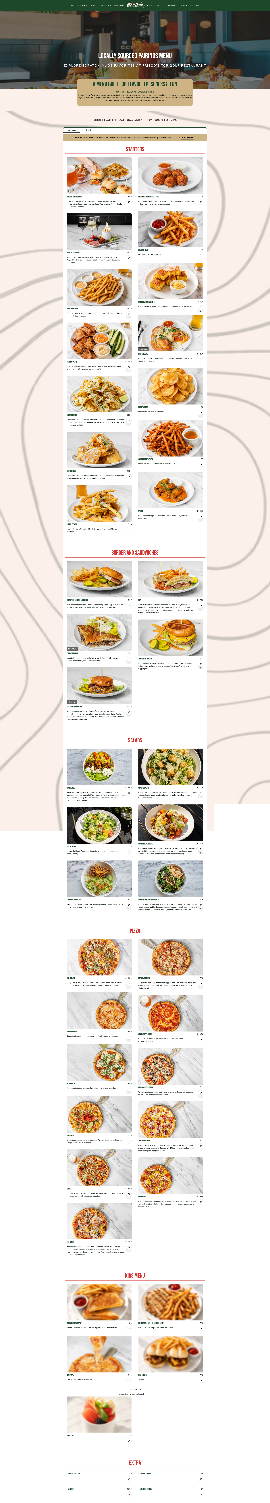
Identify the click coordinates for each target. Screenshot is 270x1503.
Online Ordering (105, 5)
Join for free (187, 138)
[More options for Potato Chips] (200, 412)
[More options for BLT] (200, 605)
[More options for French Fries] (200, 255)
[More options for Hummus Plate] (128, 367)
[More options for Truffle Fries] (128, 529)
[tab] (71, 130)
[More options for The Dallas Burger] (200, 664)
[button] (153, 5)
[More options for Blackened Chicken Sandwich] (128, 605)
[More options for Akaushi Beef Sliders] (128, 202)
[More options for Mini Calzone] (200, 359)
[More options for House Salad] (128, 851)
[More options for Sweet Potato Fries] (200, 464)
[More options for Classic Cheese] (128, 1036)
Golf (72, 5)
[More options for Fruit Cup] (128, 1441)
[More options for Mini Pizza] (128, 1380)
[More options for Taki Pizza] (128, 1140)
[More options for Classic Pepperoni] (200, 1039)
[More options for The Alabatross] (200, 1146)
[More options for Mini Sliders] (200, 1380)
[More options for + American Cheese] (200, 1494)
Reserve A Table (187, 5)
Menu (93, 5)
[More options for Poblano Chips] (128, 420)
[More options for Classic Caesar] (200, 793)
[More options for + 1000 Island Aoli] (128, 1479)
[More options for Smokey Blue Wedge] (200, 849)
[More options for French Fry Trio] (128, 314)
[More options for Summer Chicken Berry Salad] (200, 905)
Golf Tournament (171, 5)
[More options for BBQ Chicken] (128, 983)
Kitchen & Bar (83, 5)
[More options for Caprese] (128, 1194)
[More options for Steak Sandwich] (128, 658)
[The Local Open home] (135, 5)
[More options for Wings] (200, 516)
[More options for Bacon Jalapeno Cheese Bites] (200, 202)
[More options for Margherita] (128, 1088)
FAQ (197, 5)
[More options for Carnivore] (200, 1202)
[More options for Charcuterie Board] (128, 258)
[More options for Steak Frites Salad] (128, 905)
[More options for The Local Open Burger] (128, 712)
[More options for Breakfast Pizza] (200, 983)
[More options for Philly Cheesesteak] (200, 1092)
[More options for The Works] (128, 1247)
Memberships (119, 5)
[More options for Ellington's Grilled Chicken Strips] (200, 1328)
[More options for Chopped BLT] (128, 793)
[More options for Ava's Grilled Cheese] (128, 1328)
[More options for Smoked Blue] (128, 476)
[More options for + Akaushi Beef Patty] (200, 1479)
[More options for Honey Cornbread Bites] (200, 307)
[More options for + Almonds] (128, 1494)
